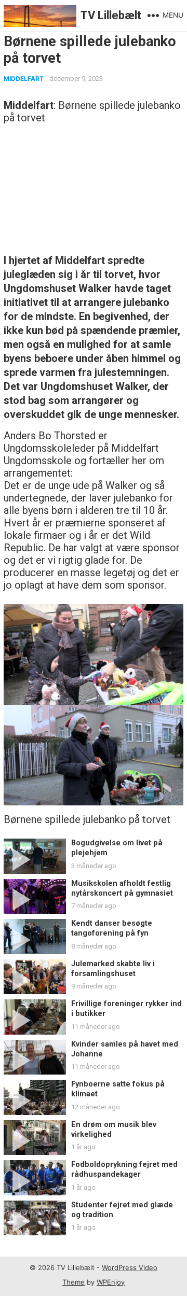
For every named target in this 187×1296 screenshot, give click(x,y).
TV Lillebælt (111, 15)
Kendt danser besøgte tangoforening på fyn (111, 928)
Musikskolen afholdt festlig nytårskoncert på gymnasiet (122, 888)
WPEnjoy (111, 1282)
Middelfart (24, 78)
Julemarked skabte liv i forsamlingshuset (113, 968)
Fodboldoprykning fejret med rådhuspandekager (124, 1169)
